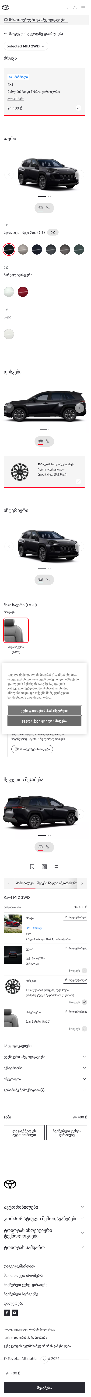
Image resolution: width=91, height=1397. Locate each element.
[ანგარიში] (75, 7)
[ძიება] (66, 7)
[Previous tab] (9, 883)
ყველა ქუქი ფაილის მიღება (44, 721)
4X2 (10, 84)
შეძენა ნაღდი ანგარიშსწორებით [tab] (62, 883)
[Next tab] (82, 883)
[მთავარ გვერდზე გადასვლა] (5, 7)
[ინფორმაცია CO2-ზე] (42, 1090)
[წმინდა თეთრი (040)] (9, 334)
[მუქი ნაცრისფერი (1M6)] (65, 249)
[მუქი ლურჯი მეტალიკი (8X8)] (37, 249)
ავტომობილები (21, 1207)
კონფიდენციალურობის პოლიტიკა (29, 1329)
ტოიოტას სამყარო (24, 1247)
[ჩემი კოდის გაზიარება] (44, 867)
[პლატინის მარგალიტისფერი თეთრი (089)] (9, 292)
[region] (44, 698)
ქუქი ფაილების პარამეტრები (25, 1337)
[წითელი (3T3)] (23, 292)
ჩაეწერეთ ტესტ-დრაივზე (67, 1132)
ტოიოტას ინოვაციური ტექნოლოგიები (28, 1232)
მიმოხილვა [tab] (25, 883)
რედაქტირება (75, 918)
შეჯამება (44, 1387)
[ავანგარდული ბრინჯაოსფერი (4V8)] (23, 249)
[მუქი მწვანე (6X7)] (79, 249)
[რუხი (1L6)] (51, 249)
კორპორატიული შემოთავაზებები (40, 1218)
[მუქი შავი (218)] (9, 249)
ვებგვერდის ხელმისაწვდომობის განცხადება (37, 1346)
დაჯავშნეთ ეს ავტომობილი (24, 1132)
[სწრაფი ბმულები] (56, 867)
